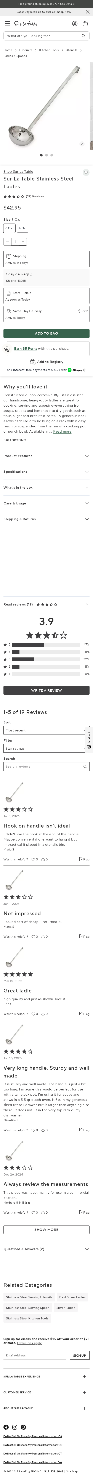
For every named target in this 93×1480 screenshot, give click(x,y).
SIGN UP (79, 1355)
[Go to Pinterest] (23, 1427)
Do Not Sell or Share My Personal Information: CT (32, 1453)
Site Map (72, 1471)
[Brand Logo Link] (39, 23)
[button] (41, 155)
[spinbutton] (15, 242)
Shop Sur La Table (18, 171)
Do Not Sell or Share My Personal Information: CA (32, 1436)
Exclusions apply (29, 1343)
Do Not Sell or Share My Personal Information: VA (32, 1462)
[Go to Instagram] (14, 1427)
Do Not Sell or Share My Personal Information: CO (33, 1444)
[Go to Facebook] (6, 1427)
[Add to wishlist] (86, 172)
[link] (85, 23)
